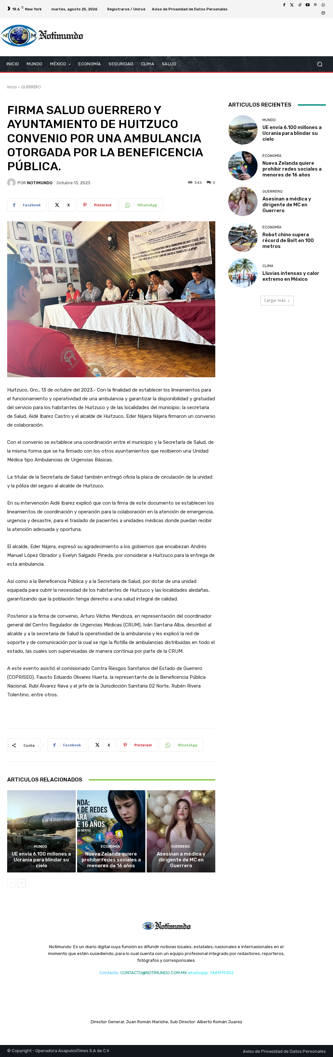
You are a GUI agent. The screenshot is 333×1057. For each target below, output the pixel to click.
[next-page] (22, 883)
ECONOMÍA (110, 846)
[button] (319, 64)
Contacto (109, 972)
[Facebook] (284, 5)
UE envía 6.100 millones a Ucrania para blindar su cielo (41, 860)
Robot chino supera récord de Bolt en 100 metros (288, 240)
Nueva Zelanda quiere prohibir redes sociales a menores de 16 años (111, 860)
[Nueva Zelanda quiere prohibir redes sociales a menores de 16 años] (111, 831)
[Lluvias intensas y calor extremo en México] (243, 273)
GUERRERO (31, 87)
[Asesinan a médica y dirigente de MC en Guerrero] (181, 831)
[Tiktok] (300, 5)
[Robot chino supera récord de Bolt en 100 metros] (243, 237)
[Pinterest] (315, 5)
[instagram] (323, 13)
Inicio (12, 87)
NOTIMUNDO (39, 183)
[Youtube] (308, 5)
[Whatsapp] (323, 5)
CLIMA (267, 266)
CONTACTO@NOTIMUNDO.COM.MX (153, 972)
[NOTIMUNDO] (12, 182)
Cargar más (275, 300)
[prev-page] (11, 883)
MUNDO (40, 846)
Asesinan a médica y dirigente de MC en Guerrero (181, 860)
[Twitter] (292, 5)
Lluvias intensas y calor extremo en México (290, 276)
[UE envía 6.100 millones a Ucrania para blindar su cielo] (41, 831)
